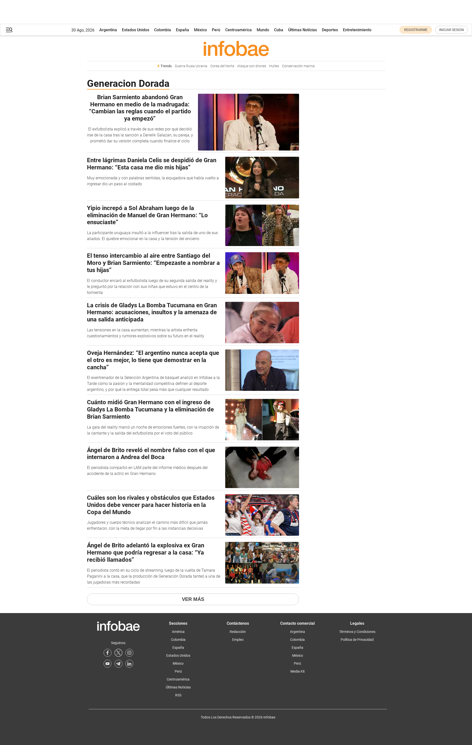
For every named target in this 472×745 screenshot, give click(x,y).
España (182, 30)
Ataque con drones (251, 66)
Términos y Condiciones (357, 632)
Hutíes (274, 66)
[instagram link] (129, 653)
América (178, 632)
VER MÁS (193, 599)
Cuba (278, 30)
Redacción (238, 632)
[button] (9, 30)
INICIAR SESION (451, 30)
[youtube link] (107, 664)
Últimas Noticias (302, 30)
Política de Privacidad (357, 640)
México (200, 30)
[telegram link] (118, 664)
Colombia (162, 30)
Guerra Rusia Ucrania (191, 66)
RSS (178, 695)
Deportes (330, 30)
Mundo (263, 30)
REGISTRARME (415, 30)
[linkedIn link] (129, 664)
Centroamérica (238, 30)
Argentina (108, 30)
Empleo (238, 640)
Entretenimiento (357, 30)
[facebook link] (107, 653)
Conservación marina (298, 66)
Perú (216, 30)
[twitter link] (118, 653)
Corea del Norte (222, 66)
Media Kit (297, 671)
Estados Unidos (135, 30)
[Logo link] (236, 48)
